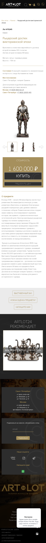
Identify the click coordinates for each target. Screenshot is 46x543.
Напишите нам (23, 307)
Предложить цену (23, 184)
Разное (12, 21)
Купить (23, 176)
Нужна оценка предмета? (23, 300)
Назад (5, 33)
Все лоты (5, 21)
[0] (30, 5)
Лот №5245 (7, 29)
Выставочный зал (23, 293)
